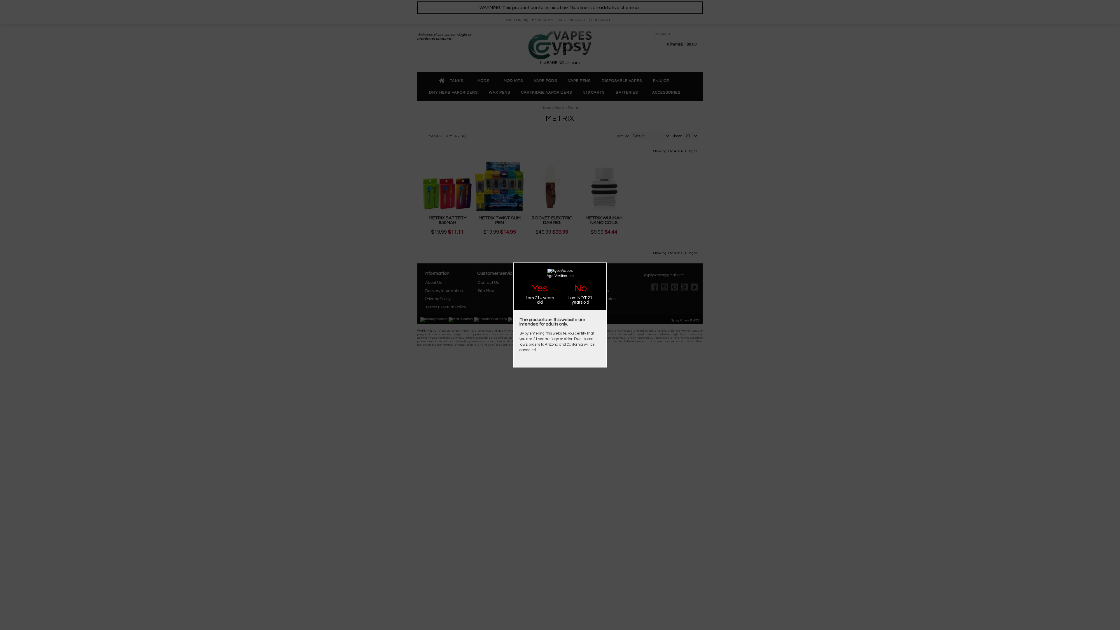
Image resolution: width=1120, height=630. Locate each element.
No (580, 288)
